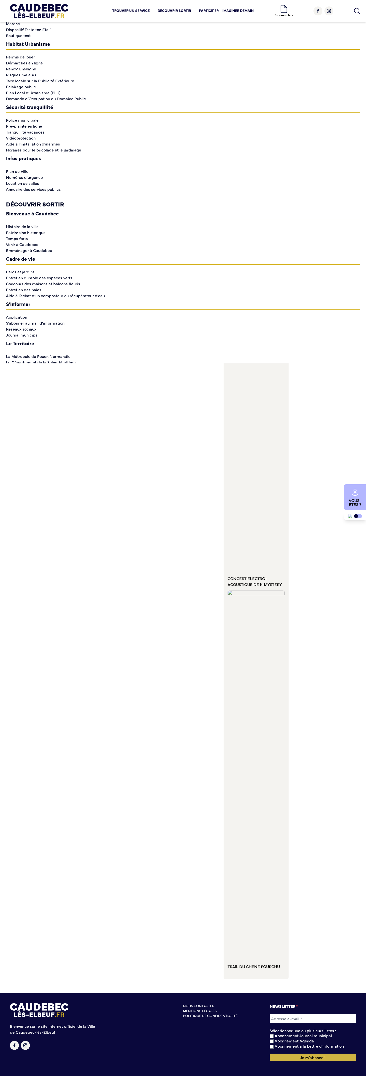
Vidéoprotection (21, 138)
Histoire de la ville (22, 226)
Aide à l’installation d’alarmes (33, 144)
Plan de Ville (17, 171)
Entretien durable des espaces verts (39, 277)
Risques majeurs (21, 74)
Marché (13, 23)
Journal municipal (22, 335)
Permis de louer (20, 56)
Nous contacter (198, 1005)
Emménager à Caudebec (29, 250)
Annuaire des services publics (33, 189)
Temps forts (17, 238)
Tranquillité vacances (25, 132)
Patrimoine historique (26, 232)
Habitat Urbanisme (28, 43)
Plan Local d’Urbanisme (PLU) (33, 92)
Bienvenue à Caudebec (32, 213)
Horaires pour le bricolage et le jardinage (43, 149)
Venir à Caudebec (22, 244)
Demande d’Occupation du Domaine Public (46, 98)
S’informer (18, 303)
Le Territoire (20, 343)
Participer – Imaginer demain (226, 10)
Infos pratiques (23, 158)
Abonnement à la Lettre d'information (309, 1046)
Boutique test (18, 35)
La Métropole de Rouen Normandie (38, 356)
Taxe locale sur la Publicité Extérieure (40, 80)
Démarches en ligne (24, 62)
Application (16, 317)
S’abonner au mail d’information (35, 323)
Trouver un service (131, 10)
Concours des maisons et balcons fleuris (43, 283)
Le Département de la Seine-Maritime (41, 362)
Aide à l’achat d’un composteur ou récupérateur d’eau (55, 295)
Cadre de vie (20, 258)
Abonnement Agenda (294, 1040)
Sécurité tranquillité (29, 106)
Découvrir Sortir (174, 10)
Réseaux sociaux (21, 329)
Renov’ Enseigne (21, 68)
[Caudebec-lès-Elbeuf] (39, 11)
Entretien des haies (23, 289)
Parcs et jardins (20, 271)
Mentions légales (200, 1010)
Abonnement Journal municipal (303, 1035)
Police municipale (22, 120)
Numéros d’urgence (24, 177)
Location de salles (22, 183)
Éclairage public (21, 86)
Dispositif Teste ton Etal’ (28, 29)
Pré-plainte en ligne (24, 126)
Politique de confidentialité (210, 1015)
